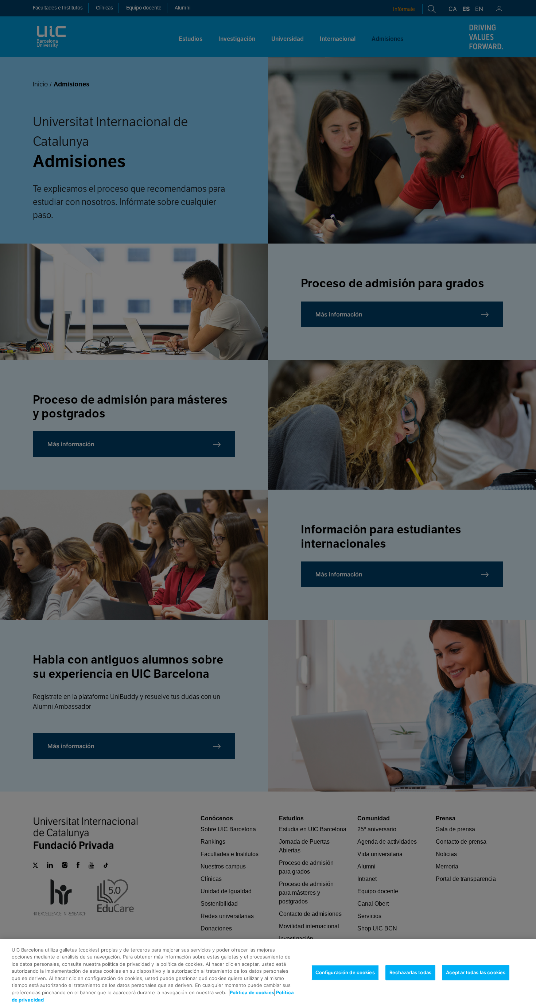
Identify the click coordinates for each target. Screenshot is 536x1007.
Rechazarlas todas (410, 972)
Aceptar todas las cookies (475, 972)
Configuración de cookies (345, 972)
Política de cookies (252, 992)
